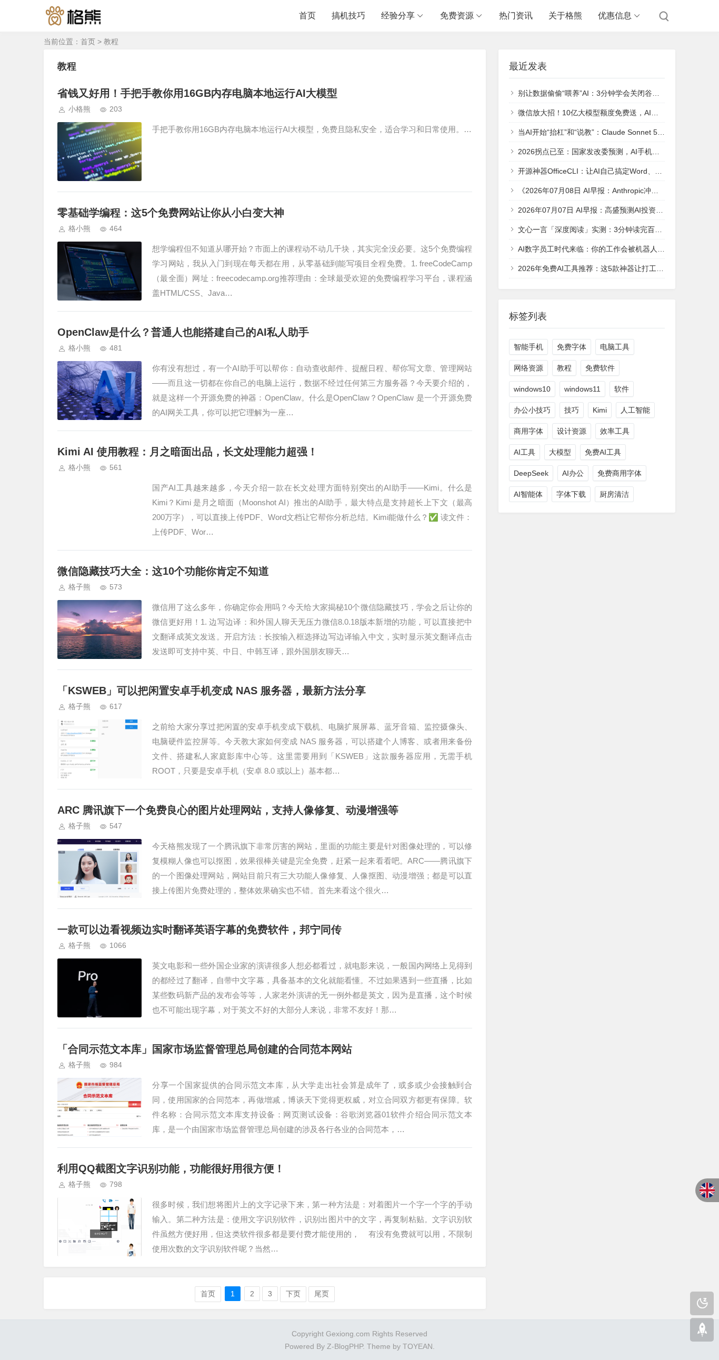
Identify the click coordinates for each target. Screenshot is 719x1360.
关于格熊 (565, 15)
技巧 (571, 410)
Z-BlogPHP (345, 1346)
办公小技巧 (532, 410)
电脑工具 (615, 347)
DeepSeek (531, 473)
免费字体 (571, 347)
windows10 (532, 389)
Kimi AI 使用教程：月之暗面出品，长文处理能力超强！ (187, 451)
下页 (293, 1293)
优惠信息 (615, 15)
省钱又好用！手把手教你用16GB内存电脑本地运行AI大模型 (197, 93)
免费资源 (457, 15)
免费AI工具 (603, 452)
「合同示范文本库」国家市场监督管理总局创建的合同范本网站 (204, 1049)
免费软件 (600, 368)
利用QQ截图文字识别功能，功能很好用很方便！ (171, 1168)
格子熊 (79, 587)
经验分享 (398, 15)
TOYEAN (418, 1346)
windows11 (582, 389)
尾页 (321, 1293)
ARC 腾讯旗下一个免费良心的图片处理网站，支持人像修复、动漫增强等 (227, 810)
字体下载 (571, 494)
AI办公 (573, 473)
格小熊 (79, 228)
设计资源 (571, 431)
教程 (564, 368)
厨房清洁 (614, 494)
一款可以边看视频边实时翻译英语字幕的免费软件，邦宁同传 (199, 929)
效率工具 (615, 431)
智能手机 (528, 347)
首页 (307, 15)
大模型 (560, 452)
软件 (621, 389)
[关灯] (702, 1303)
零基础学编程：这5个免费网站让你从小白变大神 (170, 212)
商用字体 (528, 431)
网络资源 (528, 368)
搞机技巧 (348, 15)
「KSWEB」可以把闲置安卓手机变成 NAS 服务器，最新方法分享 (211, 690)
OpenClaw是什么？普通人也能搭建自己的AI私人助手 (183, 332)
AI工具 (524, 452)
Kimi (600, 410)
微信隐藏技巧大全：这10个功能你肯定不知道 (163, 571)
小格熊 (79, 109)
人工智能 (635, 410)
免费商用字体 (619, 473)
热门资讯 (516, 15)
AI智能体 (528, 494)
